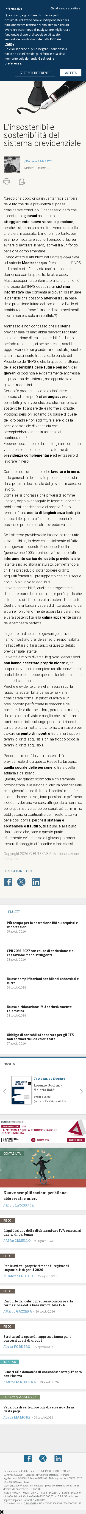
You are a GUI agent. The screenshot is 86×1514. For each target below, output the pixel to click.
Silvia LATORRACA (19, 1205)
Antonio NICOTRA (20, 1382)
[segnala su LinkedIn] (38, 881)
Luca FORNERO (17, 1346)
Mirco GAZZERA (18, 1311)
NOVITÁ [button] (9, 1063)
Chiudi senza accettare (65, 8)
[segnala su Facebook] (10, 881)
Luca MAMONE (17, 1417)
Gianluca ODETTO (20, 1276)
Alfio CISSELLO (18, 1240)
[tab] (43, 1063)
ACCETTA (71, 72)
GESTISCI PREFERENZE (35, 72)
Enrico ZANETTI (39, 161)
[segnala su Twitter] (24, 881)
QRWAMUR (30, 1503)
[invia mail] (21, 181)
